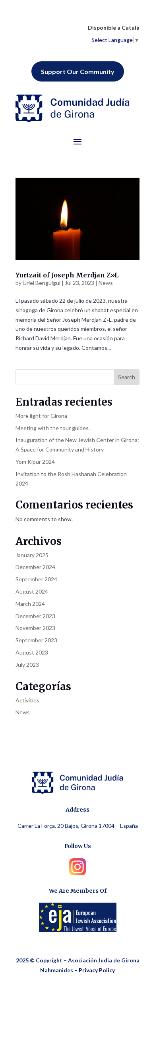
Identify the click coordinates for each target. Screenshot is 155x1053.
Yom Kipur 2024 (35, 461)
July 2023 (27, 664)
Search (126, 377)
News (106, 282)
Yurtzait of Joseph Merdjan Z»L (66, 275)
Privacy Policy (97, 970)
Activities (27, 700)
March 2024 (30, 603)
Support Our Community (77, 71)
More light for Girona (41, 415)
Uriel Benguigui (41, 282)
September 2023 (36, 640)
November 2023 (35, 627)
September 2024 (36, 579)
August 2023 (31, 652)
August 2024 (31, 591)
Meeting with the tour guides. (52, 428)
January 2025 (31, 555)
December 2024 (35, 566)
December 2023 (35, 616)
